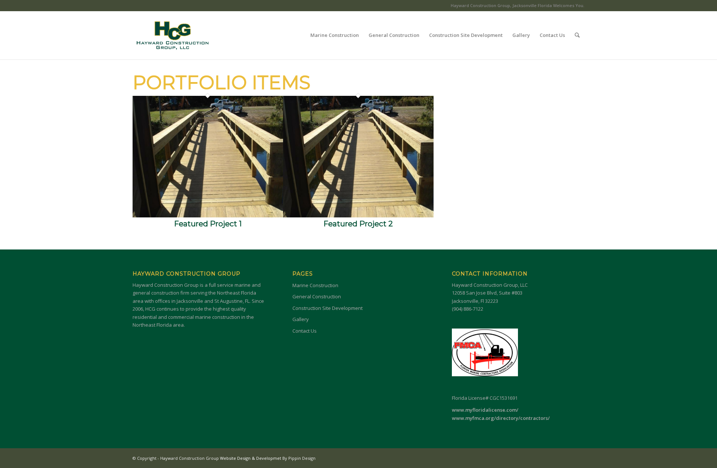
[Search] (577, 35)
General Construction (316, 296)
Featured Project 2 (358, 223)
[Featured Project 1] (208, 215)
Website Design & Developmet (251, 458)
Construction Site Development (327, 308)
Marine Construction (315, 285)
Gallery (300, 319)
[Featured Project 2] (358, 215)
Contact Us (304, 330)
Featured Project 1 (208, 223)
